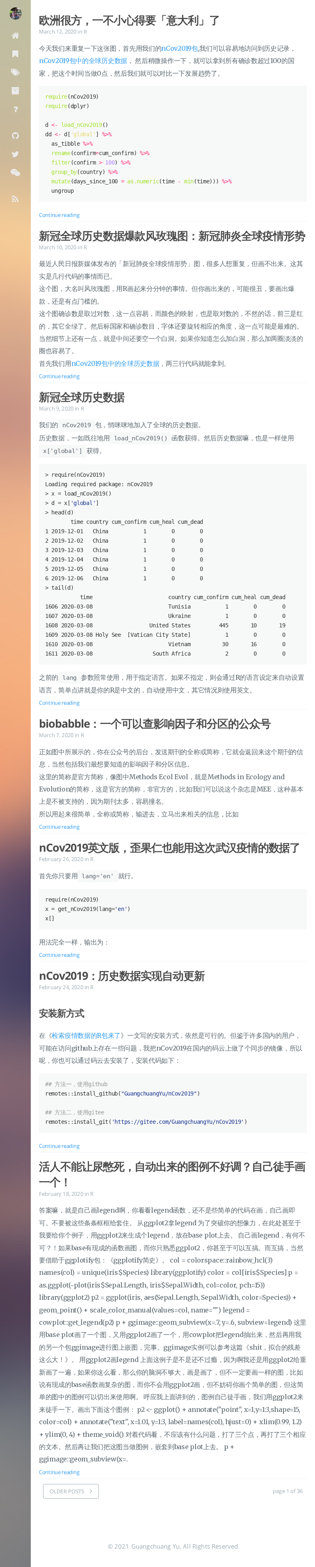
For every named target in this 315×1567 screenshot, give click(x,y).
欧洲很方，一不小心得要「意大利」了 (129, 20)
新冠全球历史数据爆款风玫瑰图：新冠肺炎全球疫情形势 (172, 235)
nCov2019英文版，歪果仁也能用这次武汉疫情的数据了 (169, 847)
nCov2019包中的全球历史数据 (83, 60)
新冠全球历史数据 (81, 397)
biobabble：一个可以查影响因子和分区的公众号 (154, 723)
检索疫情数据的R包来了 (86, 1035)
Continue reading (59, 215)
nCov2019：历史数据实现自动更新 (122, 975)
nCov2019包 (179, 48)
